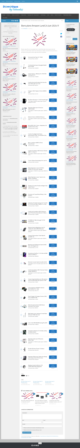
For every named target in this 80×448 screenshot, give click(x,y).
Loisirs (48, 14)
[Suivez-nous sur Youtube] (15, 20)
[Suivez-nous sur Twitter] (13, 20)
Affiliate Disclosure (9, 1)
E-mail (44, 420)
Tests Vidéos (5, 17)
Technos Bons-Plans (67, 14)
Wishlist (23, 1)
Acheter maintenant (53, 57)
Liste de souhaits (17, 1)
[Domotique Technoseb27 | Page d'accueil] (13, 8)
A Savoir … (9, 14)
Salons (52, 14)
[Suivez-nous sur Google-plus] (17, 20)
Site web (23, 424)
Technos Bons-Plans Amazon (37, 20)
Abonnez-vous (70, 29)
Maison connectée (15, 14)
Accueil (3, 1)
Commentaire (24, 412)
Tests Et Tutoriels (58, 14)
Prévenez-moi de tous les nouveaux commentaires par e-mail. (34, 427)
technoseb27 (25, 28)
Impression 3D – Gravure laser (33, 14)
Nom (23, 420)
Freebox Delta (23, 14)
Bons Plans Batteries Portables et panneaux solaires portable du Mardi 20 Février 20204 (41, 402)
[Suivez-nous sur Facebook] (12, 20)
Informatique (43, 14)
